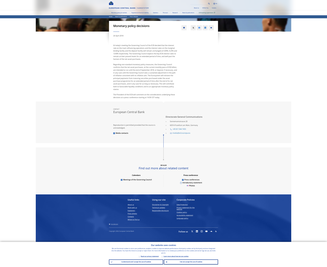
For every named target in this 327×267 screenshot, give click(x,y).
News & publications (188, 12)
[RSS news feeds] (216, 231)
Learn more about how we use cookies (176, 256)
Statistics (155, 12)
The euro (165, 12)
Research (175, 12)
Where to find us (134, 219)
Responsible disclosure (160, 211)
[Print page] (184, 27)
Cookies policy (182, 212)
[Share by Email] (211, 27)
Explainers (131, 211)
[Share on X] (193, 27)
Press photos (132, 214)
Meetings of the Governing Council (137, 180)
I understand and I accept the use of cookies (136, 262)
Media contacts (122, 133)
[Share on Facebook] (199, 27)
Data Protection (182, 205)
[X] (192, 231)
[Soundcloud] (211, 231)
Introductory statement (192, 183)
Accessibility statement (185, 215)
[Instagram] (202, 231)
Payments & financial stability (140, 12)
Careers (214, 8)
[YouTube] (206, 231)
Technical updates (158, 208)
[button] (212, 3)
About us (196, 8)
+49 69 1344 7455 (179, 129)
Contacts (131, 217)
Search (209, 3)
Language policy (182, 218)
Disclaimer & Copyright (160, 205)
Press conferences (192, 180)
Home (110, 16)
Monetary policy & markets (119, 12)
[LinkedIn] (197, 231)
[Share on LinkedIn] (205, 27)
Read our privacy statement (150, 256)
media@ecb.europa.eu (181, 133)
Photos (192, 186)
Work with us (132, 208)
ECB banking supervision (206, 12)
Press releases (134, 16)
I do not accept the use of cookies (191, 262)
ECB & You (205, 8)
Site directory (114, 224)
